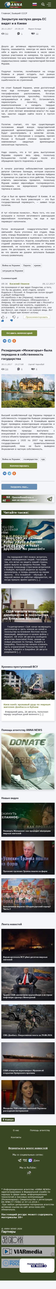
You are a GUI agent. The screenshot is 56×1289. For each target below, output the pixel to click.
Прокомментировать (37, 317)
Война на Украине (11, 265)
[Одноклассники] (14, 341)
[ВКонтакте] (4, 341)
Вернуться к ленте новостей (28, 1148)
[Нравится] (2, 320)
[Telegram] (9, 341)
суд (43, 459)
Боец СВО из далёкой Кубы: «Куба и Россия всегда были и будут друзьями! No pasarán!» (24, 543)
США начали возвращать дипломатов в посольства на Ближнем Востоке (26, 615)
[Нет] (11, 320)
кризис (37, 265)
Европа (27, 265)
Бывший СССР (19, 13)
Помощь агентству (40, 1130)
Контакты (16, 1137)
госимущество (30, 459)
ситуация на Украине (12, 270)
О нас (16, 1130)
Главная (5, 13)
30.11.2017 (12, 29)
